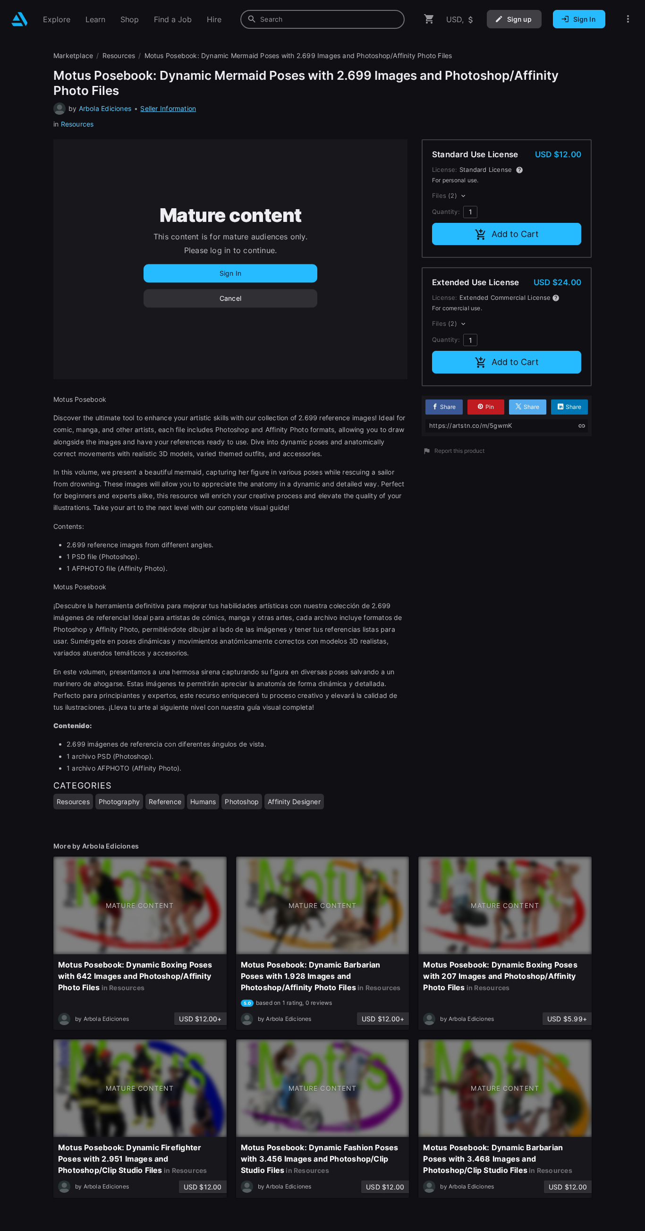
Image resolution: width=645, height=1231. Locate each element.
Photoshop (242, 802)
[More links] (628, 19)
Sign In (230, 273)
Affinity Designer (294, 802)
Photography (119, 802)
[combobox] (322, 19)
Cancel (230, 298)
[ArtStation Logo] (19, 19)
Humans (203, 802)
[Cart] (429, 19)
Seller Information (168, 108)
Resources (77, 124)
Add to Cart (515, 234)
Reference (165, 802)
